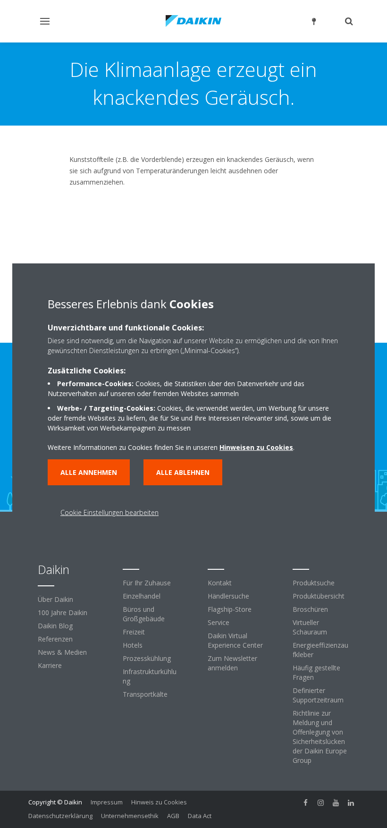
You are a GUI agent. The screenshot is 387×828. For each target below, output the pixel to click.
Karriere (50, 665)
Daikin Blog (55, 625)
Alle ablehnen (183, 472)
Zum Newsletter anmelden (232, 663)
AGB (173, 815)
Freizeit (134, 631)
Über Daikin (55, 599)
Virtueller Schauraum (310, 627)
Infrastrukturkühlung (150, 676)
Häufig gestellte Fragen (316, 672)
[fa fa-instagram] (320, 803)
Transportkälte (145, 694)
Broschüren (310, 609)
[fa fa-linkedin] (351, 803)
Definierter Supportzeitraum (318, 695)
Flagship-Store (230, 609)
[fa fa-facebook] (305, 803)
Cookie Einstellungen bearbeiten (109, 512)
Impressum (107, 802)
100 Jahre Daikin (62, 612)
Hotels (133, 645)
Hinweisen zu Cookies (256, 447)
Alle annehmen (88, 472)
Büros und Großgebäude (144, 614)
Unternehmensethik (130, 815)
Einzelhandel (141, 595)
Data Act (199, 815)
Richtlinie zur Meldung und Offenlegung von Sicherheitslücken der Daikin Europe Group (320, 737)
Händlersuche (228, 595)
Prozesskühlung (147, 658)
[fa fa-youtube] (336, 803)
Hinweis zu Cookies (159, 802)
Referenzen (55, 638)
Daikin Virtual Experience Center (235, 640)
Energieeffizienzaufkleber (320, 650)
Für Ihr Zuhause (147, 582)
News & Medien (62, 652)
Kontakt (220, 582)
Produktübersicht (319, 595)
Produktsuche (314, 582)
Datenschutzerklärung (60, 815)
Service (218, 622)
